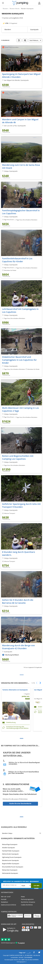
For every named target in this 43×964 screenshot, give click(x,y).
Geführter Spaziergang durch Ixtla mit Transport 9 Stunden (21, 505)
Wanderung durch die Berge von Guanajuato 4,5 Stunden (18, 647)
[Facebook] (34, 953)
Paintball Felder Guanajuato (10, 851)
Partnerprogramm (27, 899)
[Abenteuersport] (20, 3)
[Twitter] (39, 953)
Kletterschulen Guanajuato (10, 854)
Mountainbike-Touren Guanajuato (12, 867)
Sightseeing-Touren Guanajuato (12, 857)
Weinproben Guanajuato (9, 870)
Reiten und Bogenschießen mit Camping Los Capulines (17, 457)
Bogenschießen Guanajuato (10, 864)
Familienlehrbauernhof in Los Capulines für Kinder (17, 260)
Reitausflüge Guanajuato (9, 844)
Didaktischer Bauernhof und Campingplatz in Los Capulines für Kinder (19, 360)
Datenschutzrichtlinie (8, 905)
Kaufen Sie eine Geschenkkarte (20, 803)
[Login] (39, 3)
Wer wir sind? (6, 897)
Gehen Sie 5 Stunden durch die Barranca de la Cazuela (17, 601)
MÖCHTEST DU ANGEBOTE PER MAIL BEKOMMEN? (21, 881)
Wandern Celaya (7, 833)
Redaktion (4, 902)
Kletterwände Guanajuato (10, 873)
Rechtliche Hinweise (28, 902)
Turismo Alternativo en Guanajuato (15, 690)
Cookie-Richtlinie (27, 905)
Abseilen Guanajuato (8, 848)
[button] (39, 683)
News (23, 897)
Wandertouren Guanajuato (10, 860)
